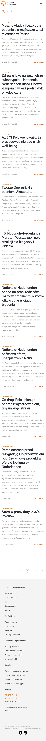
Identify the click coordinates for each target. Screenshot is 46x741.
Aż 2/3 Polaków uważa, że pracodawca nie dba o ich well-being (21, 142)
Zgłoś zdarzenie (11, 622)
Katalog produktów (12, 635)
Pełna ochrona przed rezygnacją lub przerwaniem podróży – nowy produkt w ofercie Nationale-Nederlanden (23, 458)
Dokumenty (9, 626)
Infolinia (8, 690)
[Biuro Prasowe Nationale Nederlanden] (9, 6)
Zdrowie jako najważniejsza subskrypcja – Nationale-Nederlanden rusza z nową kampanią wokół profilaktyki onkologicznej (23, 84)
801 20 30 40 (11, 698)
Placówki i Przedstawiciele (15, 675)
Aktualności (9, 593)
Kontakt (8, 665)
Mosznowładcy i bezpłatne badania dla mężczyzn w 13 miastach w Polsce (22, 30)
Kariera (7, 610)
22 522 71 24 (11, 695)
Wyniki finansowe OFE (14, 655)
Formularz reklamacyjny (14, 684)
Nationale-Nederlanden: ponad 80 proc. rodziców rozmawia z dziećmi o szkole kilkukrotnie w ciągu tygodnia (23, 296)
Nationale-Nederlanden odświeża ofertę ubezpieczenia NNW (19, 354)
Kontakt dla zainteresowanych (17, 671)
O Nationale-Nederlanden (15, 587)
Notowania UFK (11, 659)
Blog (6, 602)
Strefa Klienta (10, 616)
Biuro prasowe (10, 606)
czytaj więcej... (39, 62)
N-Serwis (8, 630)
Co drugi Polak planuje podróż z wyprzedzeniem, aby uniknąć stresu (21, 404)
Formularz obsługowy (13, 679)
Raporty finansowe (12, 647)
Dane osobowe (11, 598)
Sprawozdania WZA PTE (15, 651)
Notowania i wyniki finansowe (16, 641)
